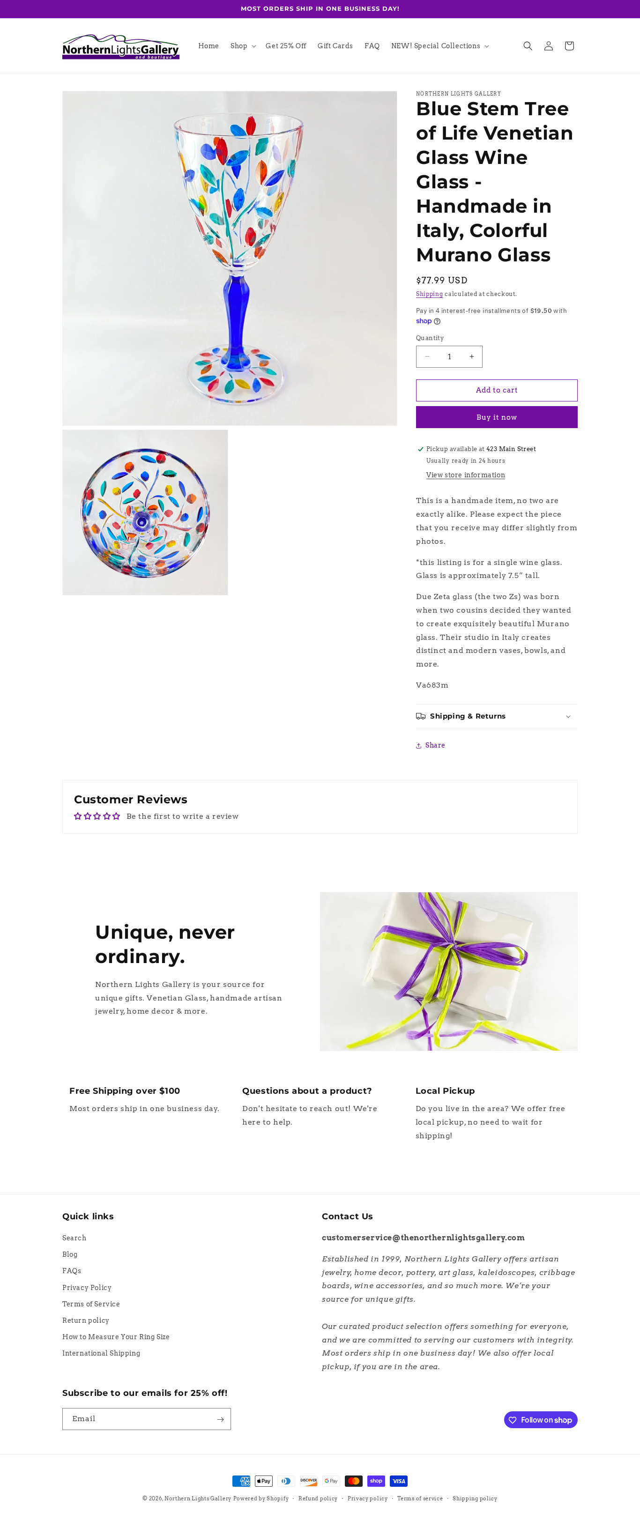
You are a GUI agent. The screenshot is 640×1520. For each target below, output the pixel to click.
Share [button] (435, 745)
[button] (242, 46)
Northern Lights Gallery (197, 1498)
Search (74, 1238)
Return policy (86, 1320)
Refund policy (318, 1498)
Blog (69, 1254)
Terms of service (420, 1498)
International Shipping (101, 1353)
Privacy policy (368, 1498)
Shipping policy (475, 1498)
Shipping (429, 293)
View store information (465, 475)
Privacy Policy (87, 1287)
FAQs (71, 1271)
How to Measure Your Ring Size (116, 1337)
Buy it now (496, 417)
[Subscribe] (220, 1420)
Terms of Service (91, 1304)
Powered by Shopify (261, 1498)
